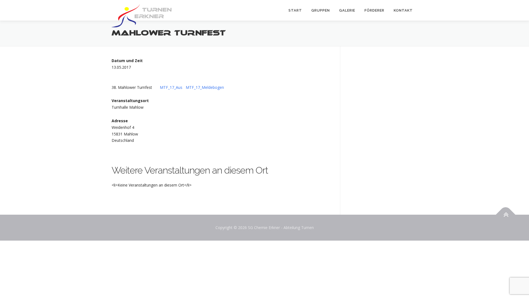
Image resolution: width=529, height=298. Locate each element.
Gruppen (320, 10)
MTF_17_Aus (171, 87)
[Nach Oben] (505, 215)
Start (295, 10)
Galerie (347, 10)
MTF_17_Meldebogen (205, 87)
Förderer (374, 10)
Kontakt (403, 10)
